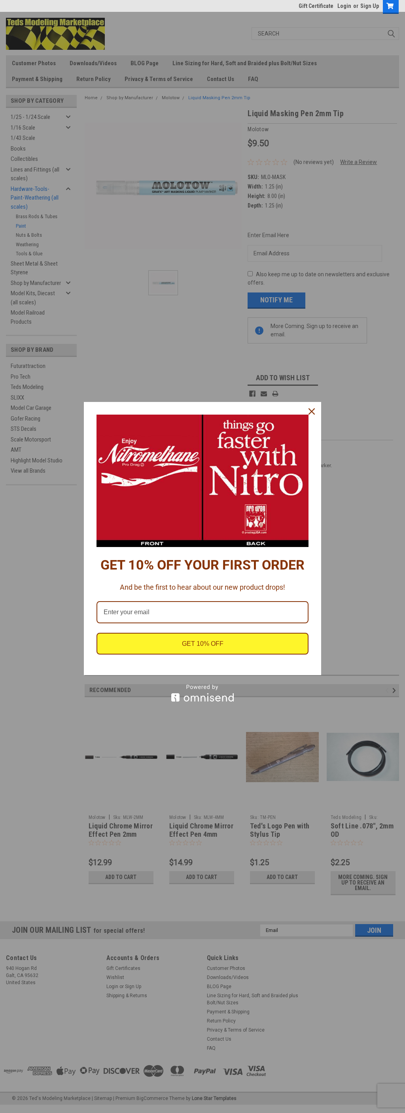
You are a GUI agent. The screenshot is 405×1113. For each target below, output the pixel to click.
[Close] (311, 411)
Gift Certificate (316, 6)
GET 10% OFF (202, 643)
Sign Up (369, 6)
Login (344, 6)
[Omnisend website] (202, 693)
